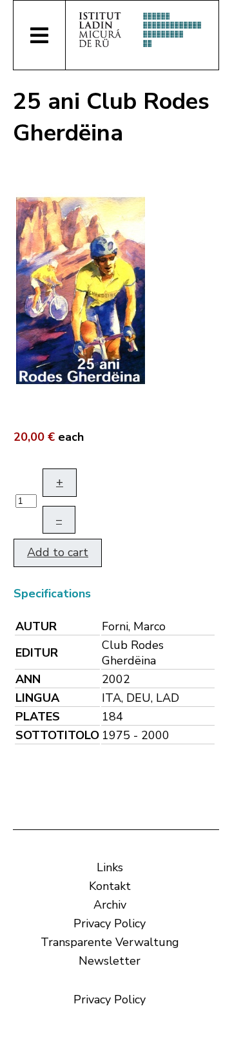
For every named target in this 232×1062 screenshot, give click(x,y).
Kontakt (110, 886)
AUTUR (36, 626)
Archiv (109, 904)
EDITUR (36, 653)
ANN (28, 679)
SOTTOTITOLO (57, 735)
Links (110, 867)
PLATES (37, 716)
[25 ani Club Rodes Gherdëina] (80, 289)
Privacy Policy (109, 923)
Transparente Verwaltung (110, 942)
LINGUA (37, 698)
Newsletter (109, 961)
